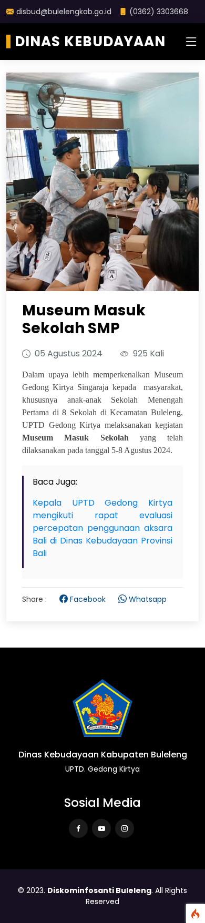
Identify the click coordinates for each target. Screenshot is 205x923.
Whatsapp (148, 599)
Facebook (88, 599)
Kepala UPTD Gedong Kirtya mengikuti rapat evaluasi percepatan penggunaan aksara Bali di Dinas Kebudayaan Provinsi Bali (102, 528)
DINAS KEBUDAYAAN (90, 41)
